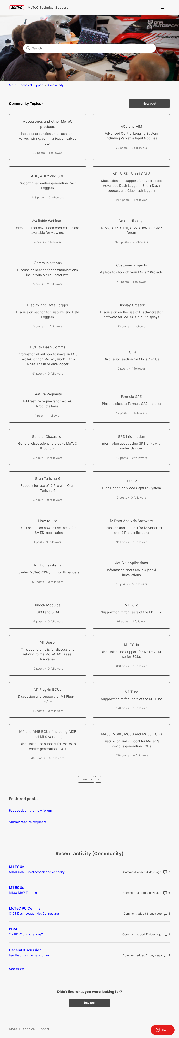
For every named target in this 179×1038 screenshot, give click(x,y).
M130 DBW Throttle (23, 892)
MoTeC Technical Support (26, 85)
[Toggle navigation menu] (162, 7)
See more (16, 969)
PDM (13, 929)
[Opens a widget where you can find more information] (163, 1030)
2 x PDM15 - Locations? (26, 934)
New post (149, 103)
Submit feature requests (27, 822)
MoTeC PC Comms (24, 908)
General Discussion (25, 950)
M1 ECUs (16, 867)
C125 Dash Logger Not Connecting (34, 913)
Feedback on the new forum (30, 810)
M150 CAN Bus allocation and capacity (37, 872)
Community (56, 85)
